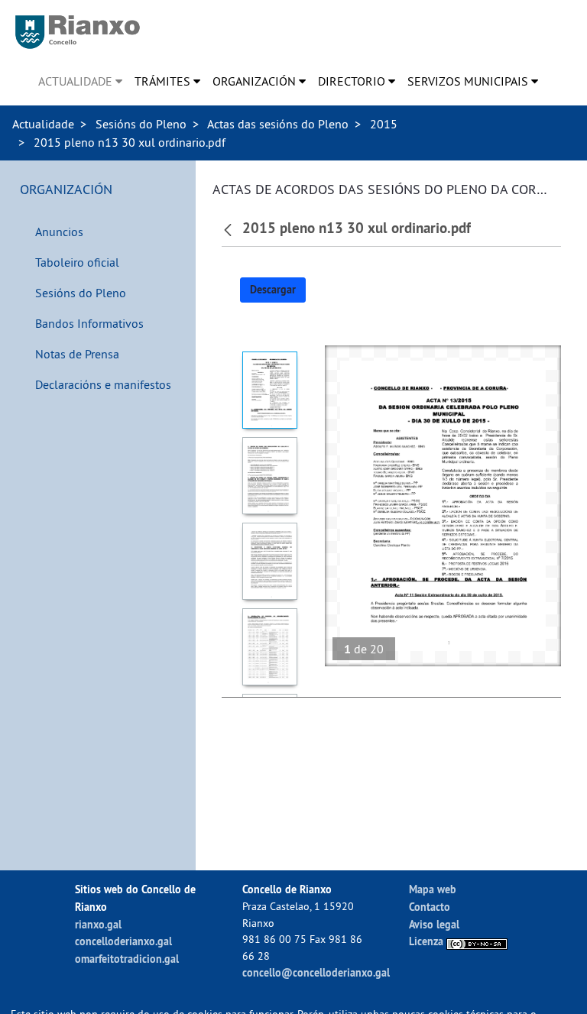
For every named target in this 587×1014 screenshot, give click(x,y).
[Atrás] (230, 228)
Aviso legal (434, 924)
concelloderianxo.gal (123, 941)
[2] (269, 476)
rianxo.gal (98, 924)
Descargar (273, 289)
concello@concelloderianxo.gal (316, 972)
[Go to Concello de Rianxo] (77, 32)
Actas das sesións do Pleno (278, 123)
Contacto (429, 906)
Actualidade (43, 123)
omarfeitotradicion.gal (127, 958)
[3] (269, 561)
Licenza (427, 941)
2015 (383, 123)
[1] (269, 390)
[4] (269, 647)
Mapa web (432, 889)
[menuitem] (80, 81)
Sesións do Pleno (141, 123)
